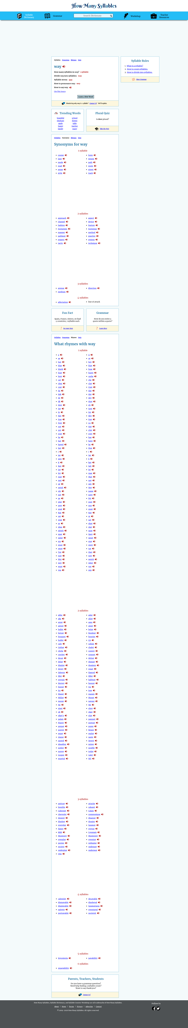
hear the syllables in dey (94, 398)
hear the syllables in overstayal (100, 909)
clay (90, 383)
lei (89, 470)
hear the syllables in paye (95, 495)
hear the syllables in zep (94, 570)
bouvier (91, 636)
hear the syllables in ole (63, 491)
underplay (62, 850)
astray (61, 626)
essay (90, 669)
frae (60, 419)
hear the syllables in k (61, 462)
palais (60, 719)
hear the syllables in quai (64, 509)
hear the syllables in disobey (67, 821)
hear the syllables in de (62, 398)
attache (91, 803)
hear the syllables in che (93, 380)
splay (60, 538)
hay (59, 441)
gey (59, 430)
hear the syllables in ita (63, 690)
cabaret (91, 807)
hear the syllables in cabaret (97, 807)
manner (61, 232)
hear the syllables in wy (93, 758)
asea (90, 622)
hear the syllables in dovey (65, 669)
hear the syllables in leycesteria (70, 958)
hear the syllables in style (64, 173)
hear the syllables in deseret (67, 818)
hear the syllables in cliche (65, 651)
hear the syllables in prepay (66, 726)
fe (59, 412)
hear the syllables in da (62, 391)
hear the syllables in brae (94, 369)
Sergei (91, 741)
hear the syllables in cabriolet (68, 899)
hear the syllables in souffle (97, 748)
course (61, 155)
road (60, 166)
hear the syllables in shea (64, 527)
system (91, 239)
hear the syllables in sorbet (66, 748)
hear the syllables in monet (96, 697)
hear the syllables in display (67, 665)
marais (91, 694)
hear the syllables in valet (95, 755)
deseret (61, 818)
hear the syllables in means (96, 159)
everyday (62, 825)
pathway (62, 236)
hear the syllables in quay (95, 509)
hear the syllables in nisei (64, 708)
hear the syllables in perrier (66, 843)
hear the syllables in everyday (68, 825)
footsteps (92, 229)
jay (59, 455)
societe (61, 847)
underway (92, 850)
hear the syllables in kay (63, 466)
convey (91, 651)
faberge (61, 672)
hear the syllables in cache (95, 376)
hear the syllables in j (61, 452)
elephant (60, 121)
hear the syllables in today (96, 751)
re (89, 516)
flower (74, 121)
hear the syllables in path (94, 162)
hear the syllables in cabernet (68, 811)
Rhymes (73, 60)
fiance (60, 829)
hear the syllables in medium (68, 292)
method (91, 232)
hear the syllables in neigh (65, 487)
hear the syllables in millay (66, 697)
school (74, 118)
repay (60, 733)
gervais (61, 680)
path (90, 162)
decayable (92, 899)
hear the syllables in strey (95, 545)
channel (61, 222)
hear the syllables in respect (66, 239)
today (90, 751)
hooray (91, 683)
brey (60, 376)
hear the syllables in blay (94, 365)
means (91, 159)
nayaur (91, 701)
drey (60, 405)
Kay (59, 466)
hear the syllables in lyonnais (99, 832)
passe (90, 491)
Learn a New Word (85, 97)
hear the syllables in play (64, 502)
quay (90, 509)
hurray (61, 687)
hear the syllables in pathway (68, 236)
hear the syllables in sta (63, 541)
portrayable (63, 913)
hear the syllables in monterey (69, 836)
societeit (92, 913)
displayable (63, 906)
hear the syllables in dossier (97, 821)
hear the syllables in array (65, 622)
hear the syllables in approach (68, 218)
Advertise (89, 1006)
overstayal (93, 909)
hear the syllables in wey (64, 563)
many (74, 129)
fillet (90, 676)
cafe (60, 644)
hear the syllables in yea (63, 570)
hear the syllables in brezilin (67, 807)
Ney (90, 487)
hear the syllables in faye (94, 408)
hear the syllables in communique (102, 814)
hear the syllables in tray (64, 556)
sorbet (61, 748)
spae (90, 531)
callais (91, 644)
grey (90, 434)
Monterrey (93, 836)
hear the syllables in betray (66, 633)
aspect (91, 218)
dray (90, 401)
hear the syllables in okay (95, 712)
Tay (59, 552)
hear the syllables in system (97, 239)
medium (61, 292)
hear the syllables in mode (65, 162)
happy (60, 126)
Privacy (80, 1006)
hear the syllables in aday (95, 615)
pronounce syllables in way (70, 87)
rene (60, 520)
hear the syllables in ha (62, 437)
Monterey (62, 836)
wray (60, 566)
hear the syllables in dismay (97, 662)
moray (61, 701)
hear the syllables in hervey (66, 683)
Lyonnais (92, 832)
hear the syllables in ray (63, 516)
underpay (92, 847)
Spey (90, 534)
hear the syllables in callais (96, 644)
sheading (62, 744)
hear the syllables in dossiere (98, 665)
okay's (61, 715)
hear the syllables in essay (95, 669)
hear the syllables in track (95, 173)
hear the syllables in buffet (66, 640)
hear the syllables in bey (94, 362)
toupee (61, 755)
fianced (91, 672)
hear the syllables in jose (94, 690)
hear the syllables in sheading (68, 744)
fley (90, 416)
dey (90, 398)
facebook (154, 1008)
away (90, 626)
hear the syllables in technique (99, 243)
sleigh (61, 531)
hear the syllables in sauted (66, 740)
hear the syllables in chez (64, 383)
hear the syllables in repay (65, 733)
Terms (71, 1006)
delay (60, 662)
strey (90, 545)
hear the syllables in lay (63, 469)
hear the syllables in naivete (67, 909)
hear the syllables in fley (94, 416)
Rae (59, 513)
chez (60, 383)
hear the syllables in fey (93, 412)
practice (91, 236)
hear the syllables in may (64, 477)
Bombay (92, 633)
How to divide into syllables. (139, 72)
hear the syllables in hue (94, 448)
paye (90, 495)
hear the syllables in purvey (66, 730)
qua (90, 505)
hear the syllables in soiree (96, 744)
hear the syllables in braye (95, 373)
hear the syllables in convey (97, 651)
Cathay (61, 647)
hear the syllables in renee (96, 730)
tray (60, 556)
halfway (92, 680)
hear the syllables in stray (65, 545)
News (64, 1006)
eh (89, 405)
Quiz (79, 60)
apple (60, 123)
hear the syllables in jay (63, 455)
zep (90, 570)
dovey (60, 669)
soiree (91, 744)
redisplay (92, 843)
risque (61, 737)
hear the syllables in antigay (67, 803)
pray (90, 502)
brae (90, 369)
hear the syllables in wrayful (67, 758)
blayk (60, 369)
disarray (92, 818)
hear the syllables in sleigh (66, 530)
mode (60, 162)
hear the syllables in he (93, 444)
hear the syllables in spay (64, 534)
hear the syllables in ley (63, 473)
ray (59, 516)
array (60, 622)
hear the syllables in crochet (67, 654)
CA (89, 640)
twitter (158, 1008)
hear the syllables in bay (63, 362)
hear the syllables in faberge (67, 672)
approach (62, 218)
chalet (91, 647)
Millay (61, 697)
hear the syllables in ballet (65, 629)
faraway (92, 825)
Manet (61, 694)
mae (90, 473)
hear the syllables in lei (93, 469)
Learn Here (102, 328)
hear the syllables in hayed (65, 444)
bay (59, 362)
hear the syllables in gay (63, 426)
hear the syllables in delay (65, 662)
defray (91, 658)
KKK (60, 832)
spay (60, 534)
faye (90, 409)
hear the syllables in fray (94, 419)
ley (59, 473)
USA (60, 854)
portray (91, 723)
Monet (91, 697)
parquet (91, 719)
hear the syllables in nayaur (97, 701)
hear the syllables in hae (94, 437)
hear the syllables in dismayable (70, 902)
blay (90, 365)
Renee (91, 730)
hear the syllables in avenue (66, 288)
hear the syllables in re (92, 516)
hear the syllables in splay (65, 538)
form (90, 155)
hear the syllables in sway (65, 548)
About (56, 1006)
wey (60, 563)
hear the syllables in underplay (69, 850)
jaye (60, 459)
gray (60, 434)
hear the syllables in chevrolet (69, 814)
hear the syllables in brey (64, 376)
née (90, 484)
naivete (61, 909)
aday (90, 615)
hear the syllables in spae (94, 530)
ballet (60, 629)
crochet (61, 654)
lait (89, 466)
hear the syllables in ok (62, 712)
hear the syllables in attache (97, 803)
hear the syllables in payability (99, 958)
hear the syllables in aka (63, 618)
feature (91, 225)
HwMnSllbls (94, 6)
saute (90, 737)
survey (61, 751)
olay (90, 715)
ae (59, 358)
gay (59, 426)
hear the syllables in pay (63, 495)
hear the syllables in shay (94, 523)
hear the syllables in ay (92, 358)
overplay (62, 839)
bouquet (62, 636)
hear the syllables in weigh (96, 559)
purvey (61, 730)
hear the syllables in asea (94, 622)
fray (90, 419)
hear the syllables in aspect (96, 218)
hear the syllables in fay (63, 408)
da (59, 391)
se (59, 523)
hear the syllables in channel (67, 221)
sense (60, 169)
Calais (91, 811)
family (60, 129)
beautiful (60, 118)
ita (59, 690)
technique (92, 243)
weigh (91, 559)
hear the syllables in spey (95, 534)
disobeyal (92, 902)
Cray (90, 387)
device (91, 222)
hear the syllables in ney (94, 487)
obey (90, 708)
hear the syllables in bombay (98, 633)
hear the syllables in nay (94, 480)
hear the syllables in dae (94, 391)
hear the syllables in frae (64, 419)
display (61, 665)
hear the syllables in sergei (96, 740)
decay (60, 658)
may (60, 477)
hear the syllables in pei (93, 498)
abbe (60, 615)
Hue (90, 448)
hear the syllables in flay (63, 416)
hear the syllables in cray (64, 387)
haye (90, 441)
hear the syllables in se (62, 523)
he (89, 444)
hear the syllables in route (95, 166)
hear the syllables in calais (96, 811)
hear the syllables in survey (66, 751)
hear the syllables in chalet (96, 647)
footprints (62, 229)
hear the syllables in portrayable (71, 913)
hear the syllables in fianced (97, 672)
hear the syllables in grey (94, 434)
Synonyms (65, 60)
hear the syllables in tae (93, 548)
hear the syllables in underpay (99, 846)
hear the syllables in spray (95, 538)
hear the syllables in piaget (66, 723)
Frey (60, 423)
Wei (60, 559)
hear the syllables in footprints (69, 229)
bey (90, 362)
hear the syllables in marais (97, 694)
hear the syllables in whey (95, 563)
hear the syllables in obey (95, 708)
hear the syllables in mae (94, 473)
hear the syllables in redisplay (99, 843)
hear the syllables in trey (94, 556)
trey (90, 556)
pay (59, 495)
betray (61, 633)
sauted (61, 741)
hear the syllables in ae (62, 358)
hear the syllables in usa (64, 854)
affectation (63, 302)
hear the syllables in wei (64, 559)
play (60, 502)
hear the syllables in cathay (66, 647)
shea (60, 527)
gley (90, 430)
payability (92, 958)
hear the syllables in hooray (97, 683)
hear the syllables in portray (97, 723)
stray (60, 545)
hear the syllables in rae (63, 513)
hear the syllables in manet (66, 694)
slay (90, 527)
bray (60, 373)
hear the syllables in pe (62, 498)
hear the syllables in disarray (98, 818)
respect (61, 239)
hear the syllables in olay (94, 715)
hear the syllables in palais (65, 719)
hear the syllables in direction (98, 288)
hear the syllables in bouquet (68, 636)
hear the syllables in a (61, 355)
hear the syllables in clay (94, 383)
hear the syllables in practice (97, 236)
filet (60, 676)
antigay (61, 803)
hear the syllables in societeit (98, 913)
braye (90, 373)
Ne (59, 705)
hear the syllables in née (94, 484)
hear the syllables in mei (64, 480)
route (90, 166)
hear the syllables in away (95, 626)
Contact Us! (87, 995)
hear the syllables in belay (95, 629)
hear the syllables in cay (63, 380)
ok (59, 712)
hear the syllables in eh (93, 405)
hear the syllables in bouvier (97, 636)
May (90, 477)
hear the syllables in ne (63, 705)
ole (59, 491)
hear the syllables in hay (63, 441)
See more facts (67, 328)
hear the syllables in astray (66, 626)
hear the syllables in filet (64, 676)
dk (59, 401)
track (90, 173)
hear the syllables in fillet (95, 676)
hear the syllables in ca (93, 640)
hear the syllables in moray (66, 701)
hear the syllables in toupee (66, 755)
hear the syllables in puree (96, 726)
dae (90, 391)
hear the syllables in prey (64, 505)
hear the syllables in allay (95, 618)
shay (90, 523)
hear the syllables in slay (94, 527)
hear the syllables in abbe (64, 615)
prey (60, 505)
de (59, 398)
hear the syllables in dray (94, 401)
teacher (75, 126)
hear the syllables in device (96, 221)
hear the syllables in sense (65, 169)
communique (94, 814)
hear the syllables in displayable (70, 906)
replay (91, 733)
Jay (89, 455)
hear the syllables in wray (64, 566)
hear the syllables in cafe (64, 644)
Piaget (61, 723)
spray (90, 538)
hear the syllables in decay (65, 658)
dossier (91, 821)
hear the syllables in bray (64, 373)
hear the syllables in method (97, 232)
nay (90, 480)
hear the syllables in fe (62, 412)
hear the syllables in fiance (65, 829)
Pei (89, 498)
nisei (60, 708)
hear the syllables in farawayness (102, 906)
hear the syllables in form (95, 155)
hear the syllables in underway (99, 850)
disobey (61, 821)
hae (90, 437)
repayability (63, 968)
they (90, 552)
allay (90, 619)
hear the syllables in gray (64, 434)
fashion (61, 225)
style (60, 173)
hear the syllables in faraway (98, 825)
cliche (60, 651)
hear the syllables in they (94, 552)
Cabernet (62, 811)
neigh (60, 487)
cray (60, 387)
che (89, 380)
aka (59, 619)
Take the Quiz (104, 129)
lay (59, 470)
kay (89, 462)
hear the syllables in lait (93, 466)
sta (59, 541)
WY (89, 758)
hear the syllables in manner (67, 232)
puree (90, 726)
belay (90, 629)
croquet (91, 654)
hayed (60, 444)
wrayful (61, 758)
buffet (61, 640)
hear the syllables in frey (64, 423)
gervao (91, 829)
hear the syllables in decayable (99, 899)
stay (90, 541)
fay (59, 409)
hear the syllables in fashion (67, 225)
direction (92, 288)
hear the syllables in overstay (98, 839)
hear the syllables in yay (93, 566)
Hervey (61, 683)
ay (89, 358)
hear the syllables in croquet (97, 654)
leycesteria (63, 958)
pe (59, 498)
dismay (91, 662)
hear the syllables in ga (93, 423)
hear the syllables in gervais (67, 679)
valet (90, 755)
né (59, 484)
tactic (60, 243)
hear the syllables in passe (95, 491)
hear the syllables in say (93, 520)
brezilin (61, 807)
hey (59, 448)
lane (60, 159)
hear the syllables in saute (95, 737)
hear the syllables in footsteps (99, 229)
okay (90, 712)
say (89, 520)
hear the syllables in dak (63, 394)
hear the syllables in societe (66, 846)
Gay (90, 426)
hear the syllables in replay (96, 733)
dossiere (92, 665)
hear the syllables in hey (63, 448)
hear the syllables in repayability (71, 968)
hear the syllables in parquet (97, 719)
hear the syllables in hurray (66, 687)
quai (60, 509)
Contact (99, 1006)
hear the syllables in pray (94, 502)
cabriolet (62, 899)
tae (89, 548)
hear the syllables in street (96, 169)
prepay (61, 726)
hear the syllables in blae (64, 365)
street (90, 169)
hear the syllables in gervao (97, 829)
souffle (91, 748)
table (75, 123)
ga (89, 423)
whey (90, 563)
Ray (90, 513)
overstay (92, 839)
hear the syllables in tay (63, 552)
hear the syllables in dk (62, 401)
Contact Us (93, 103)
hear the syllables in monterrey (100, 836)
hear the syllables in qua (94, 505)
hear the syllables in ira (93, 687)
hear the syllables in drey (64, 405)
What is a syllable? (135, 66)
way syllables (64, 66)
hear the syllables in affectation (70, 302)
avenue (61, 288)
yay (89, 566)
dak (59, 394)
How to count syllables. (137, 69)
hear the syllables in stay (94, 541)
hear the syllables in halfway (98, 679)
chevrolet (62, 814)
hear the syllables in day (94, 394)
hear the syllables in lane (64, 159)
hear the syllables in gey (63, 430)
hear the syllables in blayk (65, 369)
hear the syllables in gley (94, 430)
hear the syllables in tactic (65, 243)
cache (90, 376)
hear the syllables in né (62, 484)
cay (59, 380)
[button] (111, 16)
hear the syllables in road (64, 166)
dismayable (63, 902)
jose (90, 690)
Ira (89, 687)
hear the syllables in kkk (64, 832)
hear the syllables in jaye (64, 459)
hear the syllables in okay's (66, 715)
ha (59, 437)
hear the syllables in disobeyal (99, 902)
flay (59, 416)
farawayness (93, 906)
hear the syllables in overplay (68, 839)
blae (60, 365)
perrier (61, 843)
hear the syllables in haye (95, 441)
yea (59, 570)
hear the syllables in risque (66, 737)
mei (60, 480)
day (90, 394)
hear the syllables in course (66, 155)
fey (89, 412)
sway (60, 548)
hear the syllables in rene (64, 520)
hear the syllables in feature (97, 225)
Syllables (57, 138)
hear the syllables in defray (96, 658)
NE (89, 705)
